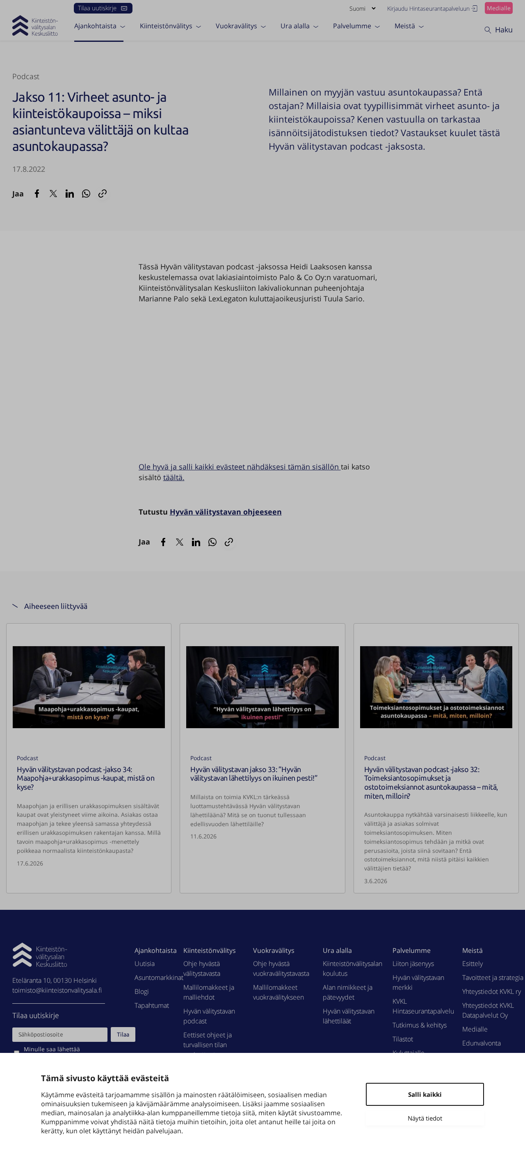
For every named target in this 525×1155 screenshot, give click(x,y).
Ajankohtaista (95, 25)
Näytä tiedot (425, 1118)
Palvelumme (352, 25)
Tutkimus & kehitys (420, 1025)
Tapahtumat (152, 1005)
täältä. (174, 477)
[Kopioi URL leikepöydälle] (102, 193)
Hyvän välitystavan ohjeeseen (226, 512)
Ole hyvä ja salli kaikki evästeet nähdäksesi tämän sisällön (240, 467)
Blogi (142, 991)
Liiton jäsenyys (413, 963)
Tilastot (403, 1038)
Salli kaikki (425, 1094)
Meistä (405, 25)
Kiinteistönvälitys (166, 25)
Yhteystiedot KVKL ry (491, 991)
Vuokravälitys (236, 25)
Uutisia (145, 963)
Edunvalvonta (481, 1043)
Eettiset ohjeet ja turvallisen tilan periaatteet (207, 1044)
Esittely (472, 963)
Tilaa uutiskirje (97, 8)
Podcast (25, 76)
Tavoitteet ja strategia (492, 977)
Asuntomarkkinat (159, 977)
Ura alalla (295, 25)
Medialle (499, 8)
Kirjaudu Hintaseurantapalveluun (428, 8)
